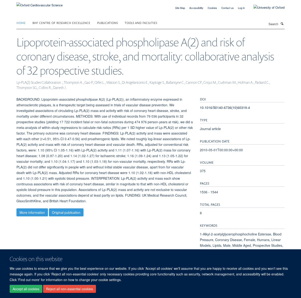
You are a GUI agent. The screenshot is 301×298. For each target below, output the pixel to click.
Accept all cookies (26, 288)
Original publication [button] (66, 212)
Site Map (180, 8)
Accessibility (196, 8)
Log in (241, 8)
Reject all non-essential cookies (69, 288)
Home (21, 22)
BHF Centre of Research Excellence (61, 22)
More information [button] (32, 212)
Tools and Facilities (141, 22)
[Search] (282, 23)
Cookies (212, 8)
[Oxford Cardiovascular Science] (39, 3)
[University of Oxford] (265, 7)
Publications (107, 22)
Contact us (227, 8)
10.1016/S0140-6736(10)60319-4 (225, 107)
